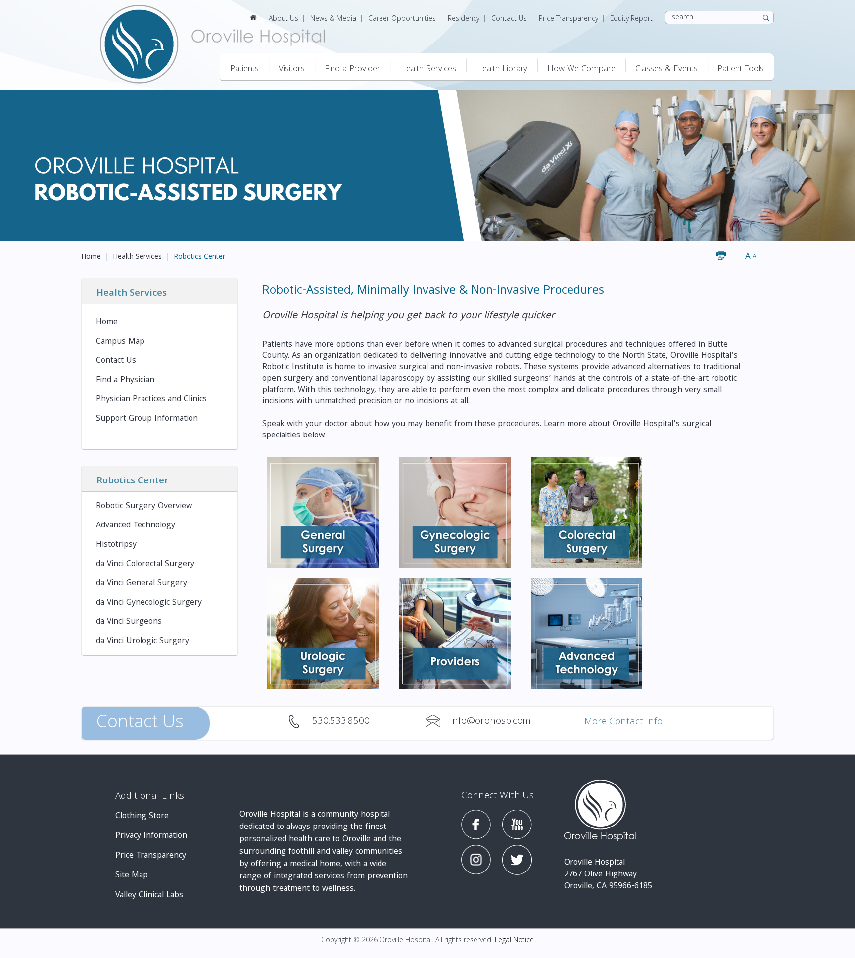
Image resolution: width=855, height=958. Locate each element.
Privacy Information (151, 836)
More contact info (623, 722)
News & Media (333, 19)
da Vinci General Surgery (141, 583)
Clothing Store (142, 816)
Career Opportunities (402, 19)
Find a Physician (125, 380)
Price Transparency (568, 19)
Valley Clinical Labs (149, 895)
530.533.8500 (300, 721)
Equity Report (631, 19)
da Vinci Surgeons (129, 622)
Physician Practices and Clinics (151, 399)
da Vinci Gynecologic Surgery (149, 603)
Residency (463, 19)
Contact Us (509, 19)
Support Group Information (147, 419)
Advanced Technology (135, 525)
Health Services (137, 257)
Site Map (131, 875)
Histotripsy (116, 545)
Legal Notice (514, 941)
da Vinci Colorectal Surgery (145, 564)
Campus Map (120, 341)
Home (91, 257)
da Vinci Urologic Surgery (142, 641)
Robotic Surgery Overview (144, 506)
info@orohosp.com (438, 721)
